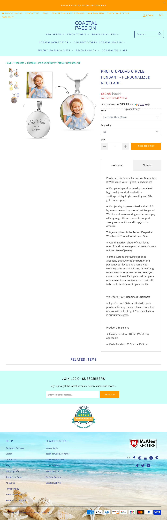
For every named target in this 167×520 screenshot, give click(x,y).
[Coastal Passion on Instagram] (140, 458)
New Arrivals (52, 448)
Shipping (147, 165)
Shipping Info (96, 13)
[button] (78, 35)
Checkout (8, 17)
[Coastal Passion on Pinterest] (157, 458)
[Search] (160, 34)
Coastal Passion (20, 512)
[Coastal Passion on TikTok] (137, 466)
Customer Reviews (15, 448)
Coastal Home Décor (55, 459)
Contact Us (32, 13)
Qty (103, 139)
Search (9, 453)
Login (149, 15)
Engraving (106, 125)
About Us (10, 482)
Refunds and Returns (16, 500)
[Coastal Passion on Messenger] (151, 458)
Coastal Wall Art (53, 482)
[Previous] (23, 106)
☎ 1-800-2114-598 (12, 13)
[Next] (95, 106)
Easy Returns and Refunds (68, 13)
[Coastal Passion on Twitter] (142, 466)
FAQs (45, 13)
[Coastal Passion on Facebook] (134, 458)
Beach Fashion (53, 471)
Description (117, 165)
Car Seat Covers (53, 477)
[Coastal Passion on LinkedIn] (145, 458)
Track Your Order (118, 13)
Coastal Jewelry (53, 465)
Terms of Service (14, 494)
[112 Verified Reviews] (83, 430)
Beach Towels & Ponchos (57, 453)
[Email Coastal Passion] (128, 458)
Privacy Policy (12, 488)
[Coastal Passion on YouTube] (148, 466)
